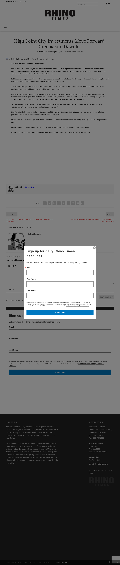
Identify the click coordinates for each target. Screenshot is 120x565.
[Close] (94, 247)
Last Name (31, 290)
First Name (31, 279)
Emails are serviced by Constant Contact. (77, 306)
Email (28, 267)
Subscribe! (60, 312)
